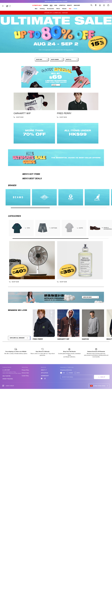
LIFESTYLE (62, 5)
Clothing (42, 8)
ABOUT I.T (44, 370)
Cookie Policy (25, 375)
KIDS (55, 5)
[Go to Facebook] (41, 378)
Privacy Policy (25, 370)
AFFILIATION (44, 373)
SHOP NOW (65, 12)
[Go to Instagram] (45, 378)
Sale (70, 8)
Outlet (75, 8)
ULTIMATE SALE (36, 5)
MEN (51, 5)
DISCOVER (77, 5)
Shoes (58, 8)
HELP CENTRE (6, 376)
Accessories (50, 8)
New (36, 8)
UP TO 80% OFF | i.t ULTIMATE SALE (52, 12)
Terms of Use (25, 373)
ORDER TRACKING (7, 379)
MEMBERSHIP (45, 375)
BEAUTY (69, 5)
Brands (64, 8)
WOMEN (45, 5)
